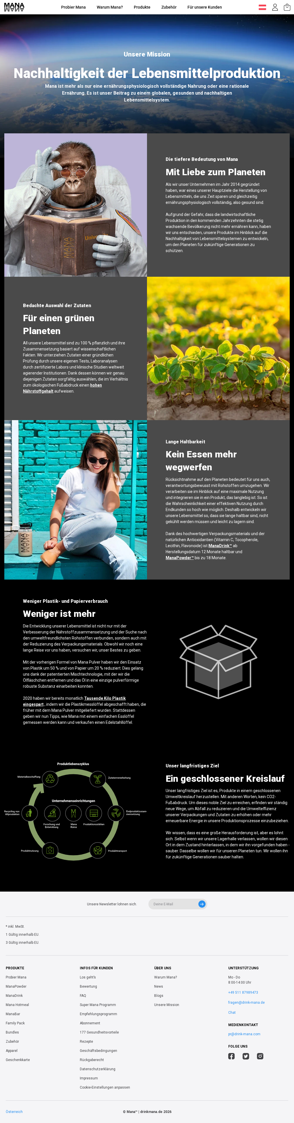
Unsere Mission (166, 1005)
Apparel (12, 1051)
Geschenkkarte (18, 1060)
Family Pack (15, 1023)
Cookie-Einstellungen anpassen (105, 1087)
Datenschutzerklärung (97, 1069)
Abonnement (90, 1023)
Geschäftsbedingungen (98, 1051)
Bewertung (88, 986)
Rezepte (86, 1042)
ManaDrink (14, 996)
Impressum (89, 1078)
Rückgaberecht (92, 1060)
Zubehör (169, 7)
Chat (232, 1013)
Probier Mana (73, 7)
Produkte (142, 7)
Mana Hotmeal (17, 1005)
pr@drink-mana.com (244, 1034)
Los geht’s (88, 977)
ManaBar (13, 1014)
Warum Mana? (110, 7)
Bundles (12, 1032)
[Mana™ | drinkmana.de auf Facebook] (231, 1057)
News (158, 986)
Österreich (14, 1112)
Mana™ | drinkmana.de (145, 1112)
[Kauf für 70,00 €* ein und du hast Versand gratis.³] (287, 7)
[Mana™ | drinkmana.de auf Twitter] (246, 1057)
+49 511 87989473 (243, 993)
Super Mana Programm (98, 1005)
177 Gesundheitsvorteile (99, 1032)
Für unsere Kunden (204, 7)
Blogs (158, 996)
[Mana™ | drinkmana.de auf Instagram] (260, 1057)
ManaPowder (16, 986)
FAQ (83, 996)
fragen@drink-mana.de (246, 1003)
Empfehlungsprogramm (98, 1014)
